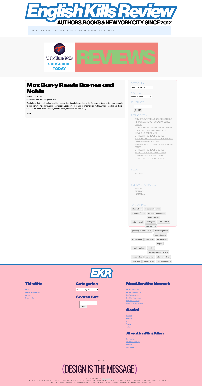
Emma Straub (164, 222)
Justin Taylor (162, 239)
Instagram (140, 194)
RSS (127, 321)
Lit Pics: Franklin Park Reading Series (153, 127)
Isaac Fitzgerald (161, 230)
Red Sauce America (132, 295)
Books (73, 30)
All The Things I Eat (132, 289)
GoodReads (130, 347)
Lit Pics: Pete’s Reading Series (149, 136)
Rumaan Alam (137, 257)
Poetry (150, 248)
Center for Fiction (138, 213)
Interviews (61, 30)
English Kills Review (132, 301)
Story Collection (163, 257)
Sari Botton (150, 257)
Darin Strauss (153, 217)
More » (29, 113)
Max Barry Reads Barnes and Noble (70, 88)
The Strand (136, 261)
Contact (28, 295)
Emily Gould (150, 222)
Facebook (139, 191)
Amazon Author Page (133, 342)
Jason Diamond (160, 235)
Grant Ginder (151, 226)
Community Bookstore (156, 213)
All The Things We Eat (133, 292)
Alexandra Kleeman (152, 209)
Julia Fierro (150, 239)
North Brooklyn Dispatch (134, 303)
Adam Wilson (137, 209)
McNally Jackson (138, 248)
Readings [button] (46, 30)
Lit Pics (159, 244)
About (82, 30)
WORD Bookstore (164, 261)
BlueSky (129, 315)
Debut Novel (137, 222)
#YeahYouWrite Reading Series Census (153, 119)
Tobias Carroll (149, 261)
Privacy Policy (29, 298)
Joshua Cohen (137, 239)
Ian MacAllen (35, 97)
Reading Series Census (101, 30)
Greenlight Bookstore (141, 230)
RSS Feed (139, 173)
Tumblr (128, 324)
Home (35, 30)
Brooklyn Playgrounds (133, 298)
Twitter (138, 188)
